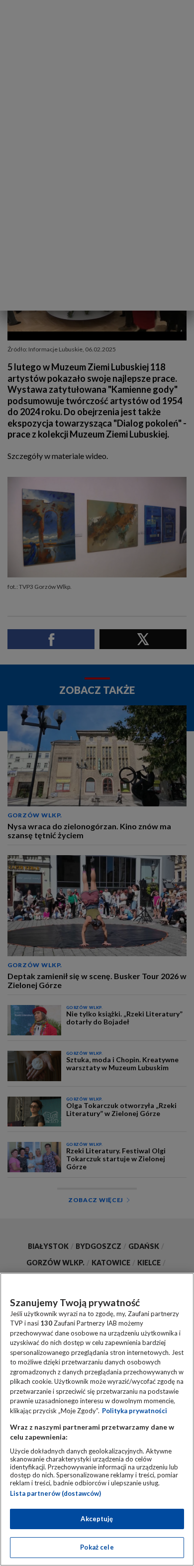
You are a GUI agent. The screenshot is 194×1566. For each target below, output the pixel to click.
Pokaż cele (96, 1547)
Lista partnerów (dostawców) (55, 1493)
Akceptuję (97, 1519)
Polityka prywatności (134, 1411)
